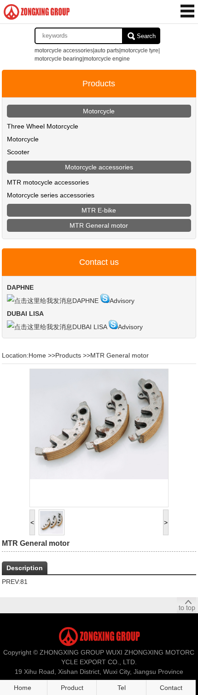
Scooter (18, 152)
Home (37, 355)
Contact (171, 687)
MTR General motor (99, 225)
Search (146, 36)
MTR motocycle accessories (48, 182)
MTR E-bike (99, 210)
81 (24, 581)
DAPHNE (85, 300)
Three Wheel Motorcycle (42, 126)
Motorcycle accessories (99, 167)
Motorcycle (99, 111)
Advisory (122, 300)
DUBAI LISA (89, 327)
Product (72, 687)
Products (68, 355)
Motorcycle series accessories (50, 195)
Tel (121, 687)
